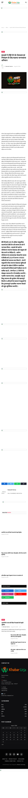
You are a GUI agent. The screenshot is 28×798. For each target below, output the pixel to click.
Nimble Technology (21, 741)
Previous (3, 346)
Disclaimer (21, 735)
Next (25, 346)
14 (17, 711)
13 (14, 711)
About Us (4, 735)
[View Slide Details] (14, 16)
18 (6, 713)
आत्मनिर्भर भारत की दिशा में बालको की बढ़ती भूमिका (11, 508)
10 (3, 711)
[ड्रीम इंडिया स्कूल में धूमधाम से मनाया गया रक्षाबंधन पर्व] (14, 543)
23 (24, 713)
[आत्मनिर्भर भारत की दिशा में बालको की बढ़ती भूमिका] (14, 499)
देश (2, 690)
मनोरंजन (2, 692)
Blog (2, 681)
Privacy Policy (13, 735)
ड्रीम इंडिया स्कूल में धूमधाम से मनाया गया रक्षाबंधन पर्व (12, 551)
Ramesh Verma (9, 66)
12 (10, 711)
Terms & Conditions (10, 737)
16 (24, 711)
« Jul (2, 720)
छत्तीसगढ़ (3, 685)
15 (21, 711)
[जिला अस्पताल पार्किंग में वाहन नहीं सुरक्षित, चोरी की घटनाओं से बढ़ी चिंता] (14, 520)
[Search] (26, 2)
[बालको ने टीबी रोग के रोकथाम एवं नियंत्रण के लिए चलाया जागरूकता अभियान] (14, 80)
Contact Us (20, 737)
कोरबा (3, 51)
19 (10, 713)
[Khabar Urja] (14, 2)
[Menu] (2, 2)
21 (17, 713)
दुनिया (2, 687)
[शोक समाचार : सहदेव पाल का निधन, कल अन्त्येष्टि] (5, 628)
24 (3, 715)
